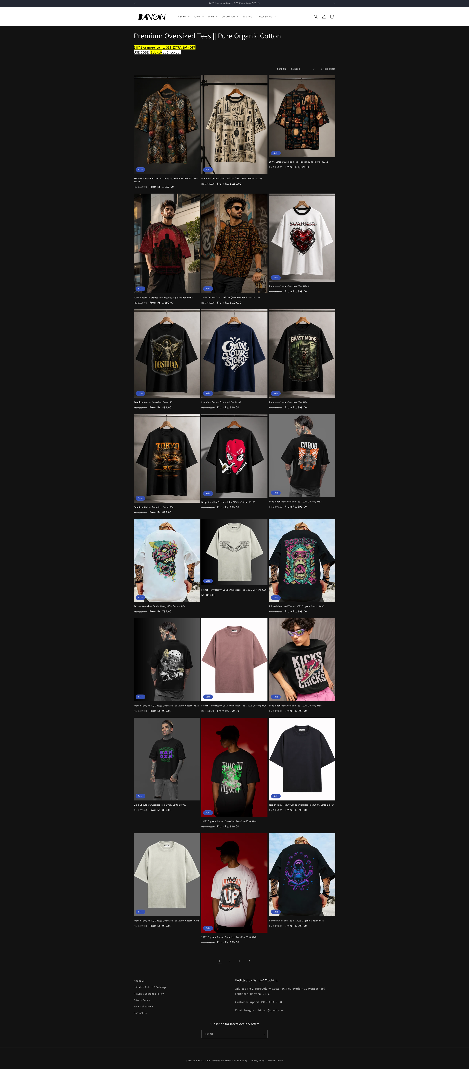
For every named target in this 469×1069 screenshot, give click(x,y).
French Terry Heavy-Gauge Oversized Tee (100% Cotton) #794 (301, 804)
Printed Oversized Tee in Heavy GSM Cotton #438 (160, 606)
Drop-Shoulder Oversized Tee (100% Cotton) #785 (295, 501)
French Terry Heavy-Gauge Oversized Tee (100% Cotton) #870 (233, 589)
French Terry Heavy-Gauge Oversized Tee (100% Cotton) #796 (233, 705)
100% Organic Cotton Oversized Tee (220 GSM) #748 (228, 937)
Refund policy (240, 1060)
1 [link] (219, 961)
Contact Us (140, 1013)
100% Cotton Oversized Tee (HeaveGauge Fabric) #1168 (230, 297)
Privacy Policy (142, 1000)
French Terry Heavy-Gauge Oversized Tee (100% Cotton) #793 (166, 920)
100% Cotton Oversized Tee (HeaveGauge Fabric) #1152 (163, 297)
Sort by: (281, 68)
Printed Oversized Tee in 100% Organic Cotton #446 (296, 920)
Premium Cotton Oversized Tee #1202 (289, 402)
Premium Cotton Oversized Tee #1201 (153, 402)
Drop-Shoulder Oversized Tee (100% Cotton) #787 (160, 804)
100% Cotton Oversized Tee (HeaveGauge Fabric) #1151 (298, 161)
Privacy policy (257, 1060)
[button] (184, 16)
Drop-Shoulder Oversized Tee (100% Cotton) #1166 (228, 502)
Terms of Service (143, 1006)
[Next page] (249, 961)
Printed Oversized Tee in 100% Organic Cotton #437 (296, 606)
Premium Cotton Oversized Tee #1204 (153, 507)
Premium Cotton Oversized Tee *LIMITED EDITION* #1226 (231, 178)
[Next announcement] (334, 3)
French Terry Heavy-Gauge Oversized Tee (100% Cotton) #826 (166, 705)
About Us (139, 980)
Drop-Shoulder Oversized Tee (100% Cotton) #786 (295, 705)
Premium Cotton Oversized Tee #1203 (221, 402)
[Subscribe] (263, 1034)
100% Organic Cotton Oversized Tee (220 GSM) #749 (228, 821)
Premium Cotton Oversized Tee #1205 (289, 286)
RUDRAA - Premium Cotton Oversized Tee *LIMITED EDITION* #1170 (166, 180)
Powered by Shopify (221, 1060)
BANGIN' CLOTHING (202, 1060)
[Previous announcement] (135, 3)
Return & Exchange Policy (149, 993)
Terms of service (275, 1060)
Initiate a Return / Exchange (150, 987)
